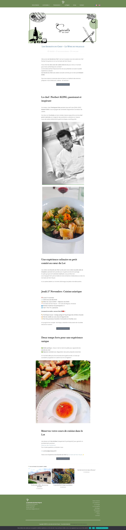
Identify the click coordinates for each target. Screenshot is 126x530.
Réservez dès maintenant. (48, 445)
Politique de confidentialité (102, 527)
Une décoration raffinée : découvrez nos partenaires (39, 485)
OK (90, 527)
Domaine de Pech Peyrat (75, 454)
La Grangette (96, 506)
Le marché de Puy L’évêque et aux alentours (63, 485)
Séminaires (97, 510)
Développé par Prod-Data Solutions (79, 524)
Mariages (97, 508)
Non (93, 527)
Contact (82, 5)
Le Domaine (46, 5)
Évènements (56, 5)
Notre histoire (35, 5)
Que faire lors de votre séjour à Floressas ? (86, 470)
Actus (74, 5)
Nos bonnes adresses (63, 51)
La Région (67, 5)
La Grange (97, 504)
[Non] (124, 528)
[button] (46, 5)
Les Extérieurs (96, 502)
